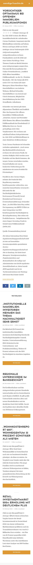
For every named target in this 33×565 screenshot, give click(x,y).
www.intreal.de (8, 279)
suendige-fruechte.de (13, 3)
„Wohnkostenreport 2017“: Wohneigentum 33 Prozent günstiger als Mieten (16, 433)
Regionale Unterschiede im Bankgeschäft (15, 377)
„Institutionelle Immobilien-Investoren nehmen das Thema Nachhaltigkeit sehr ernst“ (14, 313)
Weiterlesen (16, 363)
